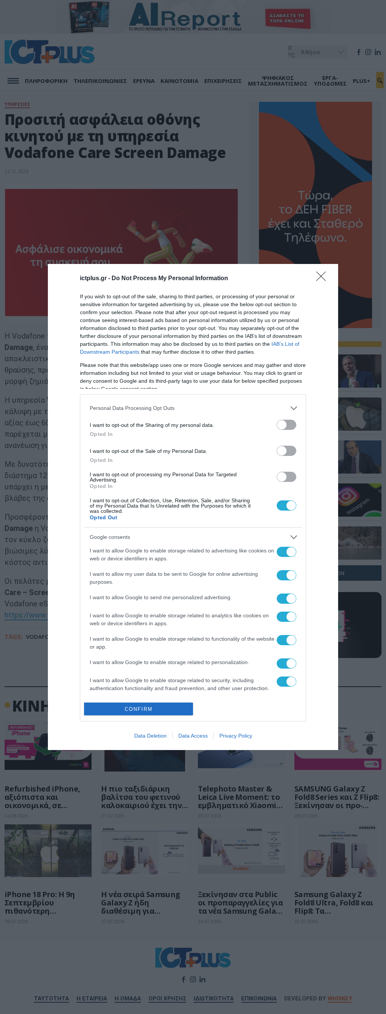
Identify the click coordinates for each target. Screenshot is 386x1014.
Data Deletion (150, 736)
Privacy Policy (235, 736)
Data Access (193, 736)
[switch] (286, 425)
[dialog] (193, 507)
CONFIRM (139, 709)
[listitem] (193, 408)
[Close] (323, 279)
